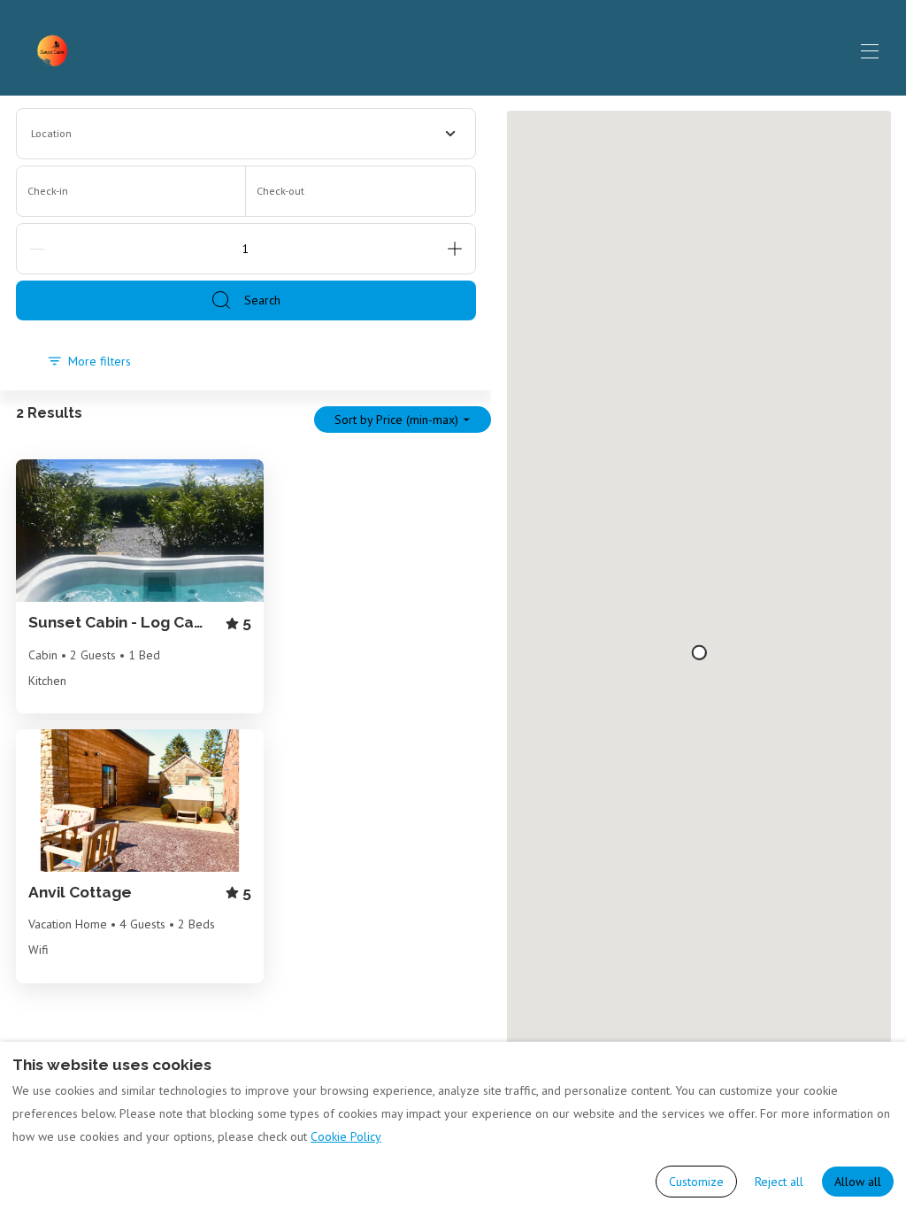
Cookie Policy (346, 1136)
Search (262, 300)
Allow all (857, 1182)
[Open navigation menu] (870, 51)
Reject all (779, 1182)
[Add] (454, 248)
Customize (696, 1182)
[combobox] (246, 133)
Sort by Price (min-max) (396, 419)
